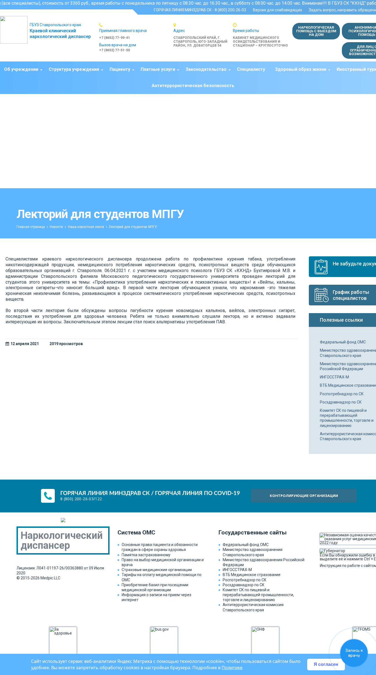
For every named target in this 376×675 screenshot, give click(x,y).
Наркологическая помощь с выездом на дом (316, 31)
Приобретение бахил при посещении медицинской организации (155, 587)
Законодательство (206, 69)
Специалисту (251, 69)
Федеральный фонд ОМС (246, 544)
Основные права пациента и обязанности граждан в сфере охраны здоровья (160, 547)
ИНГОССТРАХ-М (237, 570)
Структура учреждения (74, 69)
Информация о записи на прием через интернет (156, 597)
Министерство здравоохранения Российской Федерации (263, 562)
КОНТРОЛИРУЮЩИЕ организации (304, 495)
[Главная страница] (15, 30)
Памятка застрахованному (146, 555)
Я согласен (326, 664)
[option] (136, 31)
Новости (56, 227)
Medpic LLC (50, 578)
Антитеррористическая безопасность (193, 85)
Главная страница (31, 227)
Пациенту (120, 69)
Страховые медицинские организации (157, 570)
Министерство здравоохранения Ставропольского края (252, 552)
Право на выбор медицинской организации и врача (163, 562)
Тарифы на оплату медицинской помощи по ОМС (161, 577)
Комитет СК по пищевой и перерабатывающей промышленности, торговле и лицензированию (258, 595)
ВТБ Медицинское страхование (251, 574)
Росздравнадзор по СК (244, 585)
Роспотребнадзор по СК (244, 580)
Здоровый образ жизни (300, 69)
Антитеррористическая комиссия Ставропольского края (253, 607)
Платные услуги (158, 69)
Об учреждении (21, 69)
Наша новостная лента (86, 227)
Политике (232, 668)
